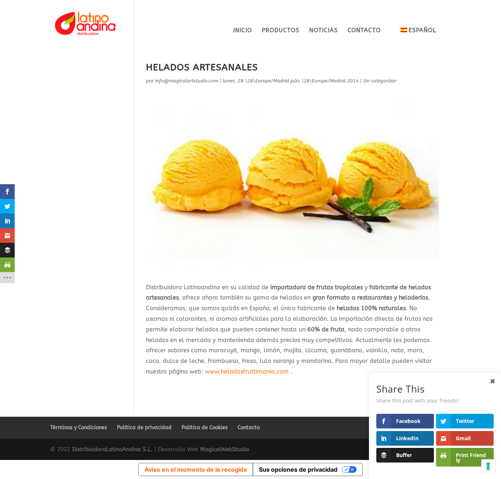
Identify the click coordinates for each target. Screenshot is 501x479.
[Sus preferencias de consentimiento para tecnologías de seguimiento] (488, 466)
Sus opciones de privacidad (298, 469)
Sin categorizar (379, 80)
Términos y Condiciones (78, 427)
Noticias (323, 31)
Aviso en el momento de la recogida (196, 469)
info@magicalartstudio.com (186, 80)
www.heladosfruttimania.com (247, 371)
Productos (280, 31)
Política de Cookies (205, 427)
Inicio (242, 31)
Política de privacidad (144, 427)
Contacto (364, 31)
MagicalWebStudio (224, 449)
